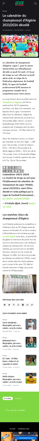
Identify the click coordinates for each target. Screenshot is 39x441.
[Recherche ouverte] (35, 3)
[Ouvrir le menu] (4, 3)
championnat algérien (12, 102)
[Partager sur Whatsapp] (18, 305)
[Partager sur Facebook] (5, 305)
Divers (5, 11)
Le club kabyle (9, 236)
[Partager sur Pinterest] (14, 305)
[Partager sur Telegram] (23, 305)
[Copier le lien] (32, 305)
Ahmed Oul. (9, 30)
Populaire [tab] (18, 398)
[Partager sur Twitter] (9, 305)
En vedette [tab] (7, 398)
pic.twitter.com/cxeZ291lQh (16, 198)
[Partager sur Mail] (27, 305)
